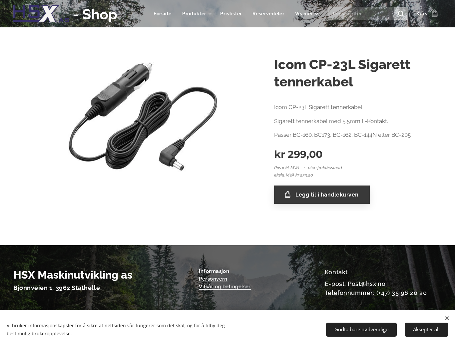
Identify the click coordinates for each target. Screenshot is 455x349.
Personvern (213, 279)
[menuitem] (164, 13)
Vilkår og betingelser (225, 287)
